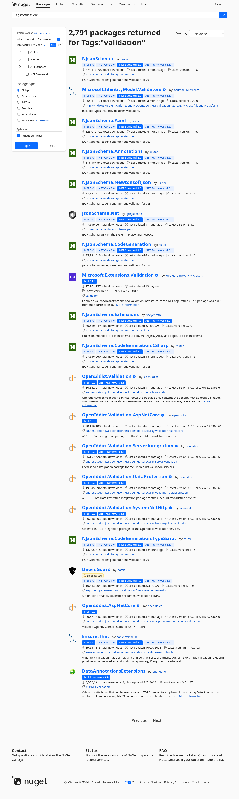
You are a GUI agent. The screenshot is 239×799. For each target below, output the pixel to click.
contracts (167, 652)
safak (121, 570)
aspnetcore (176, 431)
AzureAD (180, 90)
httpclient (167, 523)
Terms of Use (112, 782)
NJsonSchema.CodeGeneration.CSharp (125, 345)
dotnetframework (178, 275)
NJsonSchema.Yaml (104, 120)
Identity (130, 105)
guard (117, 590)
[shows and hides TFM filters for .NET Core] (20, 59)
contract (149, 590)
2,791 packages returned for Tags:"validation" (115, 37)
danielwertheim (127, 637)
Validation (163, 105)
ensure (105, 652)
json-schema (94, 229)
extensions (142, 330)
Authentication (114, 105)
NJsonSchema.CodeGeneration (116, 244)
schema (97, 74)
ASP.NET (91, 687)
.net (132, 74)
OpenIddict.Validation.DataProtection (124, 476)
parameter (106, 590)
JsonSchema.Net (100, 213)
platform (212, 105)
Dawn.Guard (96, 569)
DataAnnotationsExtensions (113, 671)
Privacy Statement (177, 782)
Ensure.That (95, 636)
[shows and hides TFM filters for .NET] (20, 52)
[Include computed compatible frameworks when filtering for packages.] (59, 39)
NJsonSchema (97, 58)
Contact (19, 750)
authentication (95, 392)
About (95, 782)
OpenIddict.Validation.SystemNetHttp (125, 507)
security (149, 392)
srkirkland (159, 671)
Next (157, 720)
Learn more (44, 33)
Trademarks (201, 782)
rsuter (124, 59)
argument (92, 590)
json (88, 74)
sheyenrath (153, 315)
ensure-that (93, 652)
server (159, 461)
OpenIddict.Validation (106, 376)
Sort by (181, 33)
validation (109, 74)
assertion (161, 590)
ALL (53, 45)
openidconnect (119, 392)
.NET (88, 105)
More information (127, 305)
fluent (139, 590)
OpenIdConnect (146, 105)
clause (156, 652)
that (113, 652)
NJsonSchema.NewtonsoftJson (116, 182)
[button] (36, 33)
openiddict (151, 377)
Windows (98, 105)
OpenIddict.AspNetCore (108, 605)
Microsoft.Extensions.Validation (118, 275)
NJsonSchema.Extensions (110, 314)
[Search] (223, 15)
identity (201, 105)
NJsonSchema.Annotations (112, 151)
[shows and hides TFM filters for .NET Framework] (20, 74)
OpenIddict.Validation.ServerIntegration (127, 445)
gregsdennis (134, 214)
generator (122, 74)
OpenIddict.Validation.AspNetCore (121, 415)
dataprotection (178, 492)
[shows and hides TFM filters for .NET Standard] (20, 67)
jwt (107, 392)
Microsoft (192, 90)
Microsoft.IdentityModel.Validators (121, 89)
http (158, 523)
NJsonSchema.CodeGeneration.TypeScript (129, 538)
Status (92, 750)
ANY (59, 45)
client (173, 621)
